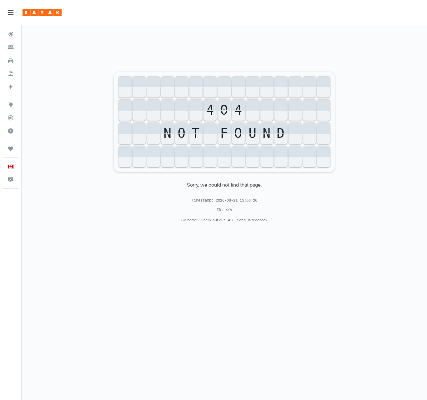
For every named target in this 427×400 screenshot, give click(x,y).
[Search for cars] (11, 60)
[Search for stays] (11, 47)
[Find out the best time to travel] (11, 131)
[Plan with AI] (11, 87)
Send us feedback (252, 220)
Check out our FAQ (217, 220)
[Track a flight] (11, 118)
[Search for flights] (11, 34)
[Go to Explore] (11, 104)
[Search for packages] (11, 74)
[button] (11, 12)
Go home (189, 220)
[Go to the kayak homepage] (42, 12)
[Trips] (11, 148)
